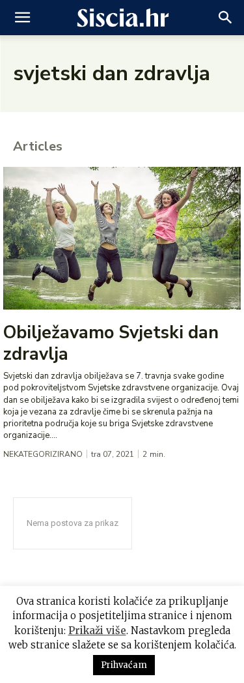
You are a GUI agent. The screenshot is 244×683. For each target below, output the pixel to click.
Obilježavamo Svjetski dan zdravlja (111, 343)
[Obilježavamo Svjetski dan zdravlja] (122, 238)
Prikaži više (97, 630)
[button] (22, 17)
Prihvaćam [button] (124, 665)
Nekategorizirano (43, 454)
